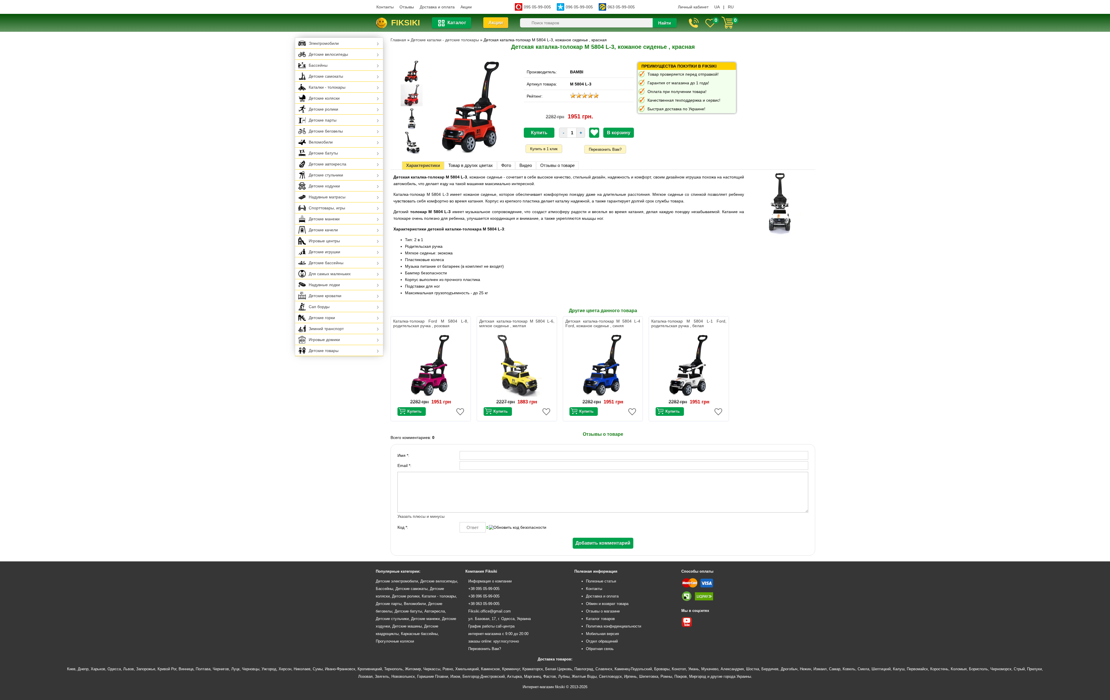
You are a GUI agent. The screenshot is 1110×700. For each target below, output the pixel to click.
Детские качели (323, 230)
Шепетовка (648, 676)
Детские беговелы (326, 131)
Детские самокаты (326, 76)
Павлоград (583, 669)
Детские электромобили (397, 581)
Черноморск (1000, 669)
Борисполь (978, 669)
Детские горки (322, 317)
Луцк (235, 669)
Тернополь (393, 669)
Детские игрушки (324, 252)
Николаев (302, 669)
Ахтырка (514, 676)
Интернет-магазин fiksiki (544, 687)
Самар (834, 669)
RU (731, 7)
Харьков (98, 669)
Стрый (1019, 669)
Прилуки (1034, 669)
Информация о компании (490, 581)
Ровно (448, 669)
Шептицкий (881, 669)
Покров (680, 676)
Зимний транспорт (326, 328)
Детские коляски (324, 98)
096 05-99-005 (579, 7)
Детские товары (323, 350)
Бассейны (318, 65)
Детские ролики (323, 109)
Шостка (752, 669)
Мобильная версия (602, 634)
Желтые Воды (584, 676)
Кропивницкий (370, 669)
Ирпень (630, 676)
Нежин (805, 669)
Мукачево (709, 669)
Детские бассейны (326, 262)
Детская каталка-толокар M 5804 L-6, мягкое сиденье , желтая (516, 323)
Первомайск (917, 669)
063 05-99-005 (621, 7)
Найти (664, 23)
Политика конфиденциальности (613, 626)
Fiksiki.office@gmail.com (489, 611)
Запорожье (145, 669)
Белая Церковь (558, 669)
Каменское (490, 669)
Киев (71, 669)
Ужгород (269, 669)
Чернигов (221, 669)
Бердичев (769, 669)
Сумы (318, 669)
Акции (466, 7)
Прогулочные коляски (395, 641)
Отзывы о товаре (557, 165)
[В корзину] (411, 411)
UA (717, 7)
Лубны (563, 676)
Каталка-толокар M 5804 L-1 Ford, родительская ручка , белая (688, 323)
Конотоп (679, 669)
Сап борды (319, 306)
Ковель (849, 669)
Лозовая (365, 676)
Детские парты (322, 120)
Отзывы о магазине (603, 611)
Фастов (549, 676)
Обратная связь (600, 649)
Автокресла (434, 611)
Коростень (939, 669)
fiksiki (405, 22)
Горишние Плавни (432, 676)
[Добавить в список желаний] (594, 132)
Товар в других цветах (470, 165)
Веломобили (321, 142)
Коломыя (959, 669)
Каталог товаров (600, 619)
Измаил (820, 669)
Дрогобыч (789, 669)
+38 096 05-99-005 (484, 596)
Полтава (203, 669)
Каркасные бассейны (419, 634)
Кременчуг (511, 669)
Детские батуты (323, 153)
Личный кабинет (693, 7)
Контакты (385, 7)
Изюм (455, 676)
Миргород (697, 676)
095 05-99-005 (537, 7)
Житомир (413, 669)
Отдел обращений (602, 641)
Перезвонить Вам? (605, 149)
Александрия (732, 669)
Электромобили (324, 43)
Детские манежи (324, 219)
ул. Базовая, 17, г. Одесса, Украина (499, 619)
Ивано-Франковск (340, 669)
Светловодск (610, 676)
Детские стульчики (326, 175)
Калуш (898, 669)
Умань (693, 669)
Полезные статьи (601, 581)
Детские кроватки (325, 295)
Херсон (285, 669)
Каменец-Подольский (633, 669)
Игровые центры (324, 241)
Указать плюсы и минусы (421, 516)
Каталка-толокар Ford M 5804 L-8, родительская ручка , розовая (430, 323)
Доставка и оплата (437, 7)
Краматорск (532, 669)
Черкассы (431, 669)
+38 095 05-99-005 (484, 589)
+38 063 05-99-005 (484, 604)
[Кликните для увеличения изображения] (471, 107)
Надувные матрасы (327, 197)
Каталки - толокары (327, 87)
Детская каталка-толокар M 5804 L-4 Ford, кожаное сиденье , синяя (603, 323)
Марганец (532, 676)
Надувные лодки (324, 284)
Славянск (603, 669)
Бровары (661, 669)
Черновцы (250, 669)
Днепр (83, 669)
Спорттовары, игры (327, 208)
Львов (128, 669)
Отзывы (406, 7)
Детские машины (407, 626)
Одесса (114, 669)
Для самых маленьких (330, 273)
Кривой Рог (167, 669)
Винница (186, 669)
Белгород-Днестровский (483, 676)
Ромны (666, 676)
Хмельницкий (467, 669)
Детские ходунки (324, 186)
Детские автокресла (327, 164)
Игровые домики (324, 339)
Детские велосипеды (328, 54)
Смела (863, 669)
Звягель (382, 676)
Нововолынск (403, 676)
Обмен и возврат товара (607, 604)
